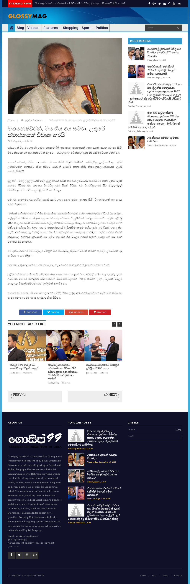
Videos (32, 28)
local (130, 436)
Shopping (70, 28)
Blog (20, 28)
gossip (131, 430)
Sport (86, 28)
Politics (102, 28)
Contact (178, 576)
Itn (12, 398)
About (165, 576)
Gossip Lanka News (32, 120)
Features (50, 28)
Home (11, 120)
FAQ (154, 576)
